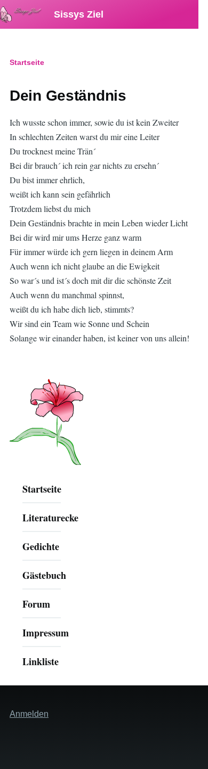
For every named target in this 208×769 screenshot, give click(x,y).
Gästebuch (44, 575)
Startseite (27, 62)
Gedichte (40, 546)
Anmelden (29, 713)
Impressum (45, 633)
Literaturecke (50, 518)
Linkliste (40, 661)
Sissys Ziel (77, 14)
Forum (36, 604)
